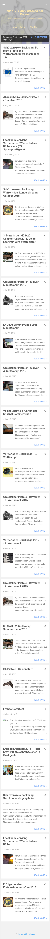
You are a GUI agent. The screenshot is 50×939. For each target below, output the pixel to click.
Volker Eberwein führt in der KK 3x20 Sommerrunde (20, 412)
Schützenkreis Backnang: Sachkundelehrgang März (19, 796)
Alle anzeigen (39, 37)
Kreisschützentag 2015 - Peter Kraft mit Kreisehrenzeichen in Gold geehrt (21, 752)
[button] (45, 48)
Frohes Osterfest (13, 709)
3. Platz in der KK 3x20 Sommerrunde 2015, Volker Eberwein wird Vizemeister (20, 238)
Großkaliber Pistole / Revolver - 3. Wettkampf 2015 (21, 498)
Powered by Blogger (27, 934)
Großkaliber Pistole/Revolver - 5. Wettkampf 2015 (21, 283)
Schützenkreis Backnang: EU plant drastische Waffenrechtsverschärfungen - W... (21, 52)
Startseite (19, 27)
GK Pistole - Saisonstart (18, 669)
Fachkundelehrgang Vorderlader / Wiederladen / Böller (20, 841)
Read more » (40, 88)
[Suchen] (46, 5)
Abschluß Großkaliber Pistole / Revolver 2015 (21, 98)
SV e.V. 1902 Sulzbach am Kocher (25, 12)
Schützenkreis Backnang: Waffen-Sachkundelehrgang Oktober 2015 (20, 192)
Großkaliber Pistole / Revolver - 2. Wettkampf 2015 (21, 584)
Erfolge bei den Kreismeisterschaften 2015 (19, 886)
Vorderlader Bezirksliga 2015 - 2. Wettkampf (21, 541)
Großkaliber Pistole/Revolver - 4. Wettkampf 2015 (21, 369)
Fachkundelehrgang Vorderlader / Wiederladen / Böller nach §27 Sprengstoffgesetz (20, 144)
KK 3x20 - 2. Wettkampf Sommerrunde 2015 (17, 628)
